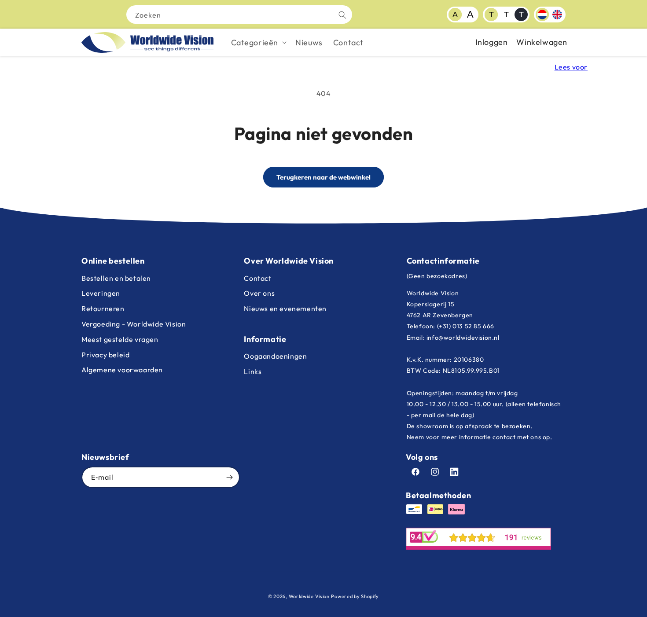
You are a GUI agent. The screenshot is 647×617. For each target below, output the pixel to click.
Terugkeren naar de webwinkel (323, 177)
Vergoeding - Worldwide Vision (133, 324)
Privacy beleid (105, 354)
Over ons (259, 293)
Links (252, 371)
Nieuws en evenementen (285, 308)
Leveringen (100, 293)
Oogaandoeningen (275, 356)
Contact (257, 278)
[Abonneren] (229, 477)
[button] (258, 42)
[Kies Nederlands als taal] (542, 14)
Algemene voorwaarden (122, 369)
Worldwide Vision (309, 596)
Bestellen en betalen (116, 278)
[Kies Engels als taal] (557, 14)
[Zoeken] (342, 15)
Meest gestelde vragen (119, 339)
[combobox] (239, 14)
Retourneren (103, 308)
